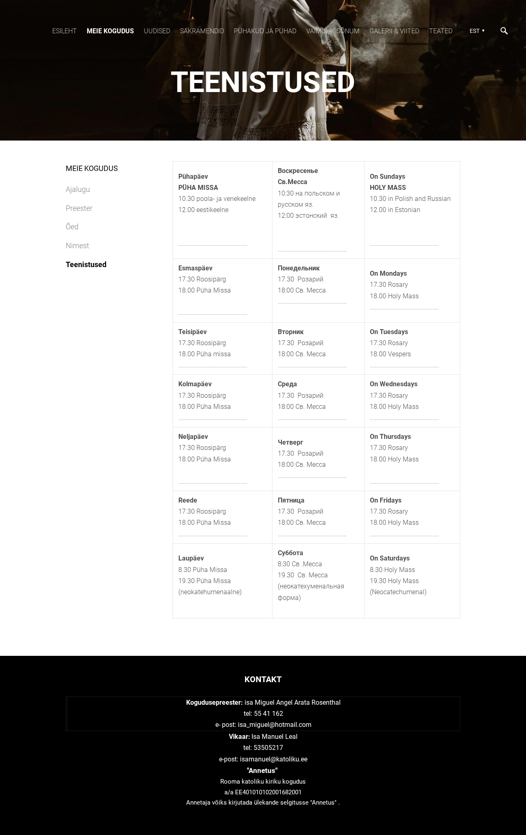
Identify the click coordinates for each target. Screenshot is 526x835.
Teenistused (86, 264)
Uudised (157, 31)
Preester (79, 208)
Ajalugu (78, 189)
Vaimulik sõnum (333, 31)
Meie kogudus (110, 31)
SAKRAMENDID (202, 31)
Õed (72, 226)
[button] (476, 30)
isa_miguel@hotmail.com (274, 725)
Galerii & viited (394, 31)
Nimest (77, 245)
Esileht (64, 31)
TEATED (440, 31)
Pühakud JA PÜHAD (265, 31)
